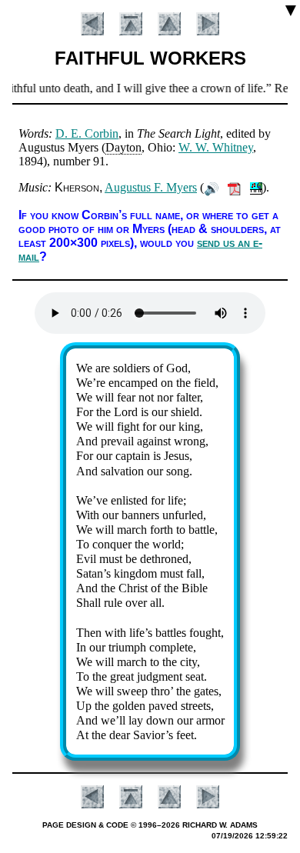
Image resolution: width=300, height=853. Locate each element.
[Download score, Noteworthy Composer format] (256, 187)
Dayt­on (123, 147)
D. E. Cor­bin (86, 133)
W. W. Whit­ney (215, 147)
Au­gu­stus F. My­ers (151, 187)
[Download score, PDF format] (234, 187)
